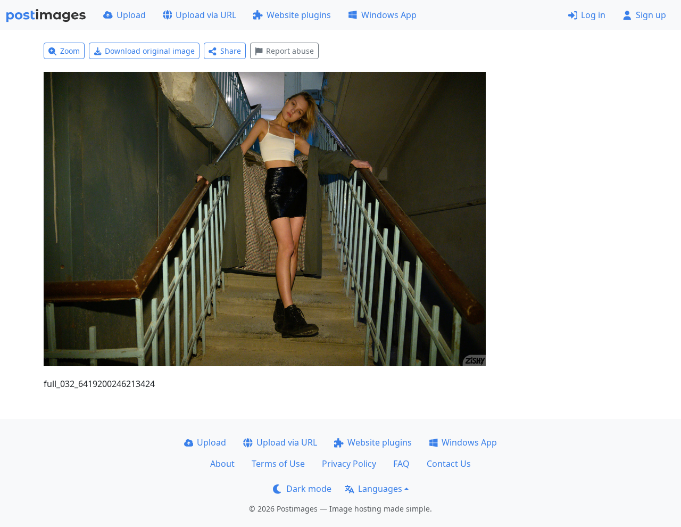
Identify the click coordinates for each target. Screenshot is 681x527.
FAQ (401, 464)
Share (230, 51)
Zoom (70, 51)
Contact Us (449, 464)
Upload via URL (206, 15)
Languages (380, 489)
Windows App (389, 15)
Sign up (651, 15)
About (222, 464)
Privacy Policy (349, 464)
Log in (593, 15)
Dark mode (308, 489)
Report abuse (290, 51)
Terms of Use (278, 464)
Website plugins (299, 15)
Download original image (150, 51)
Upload (131, 15)
